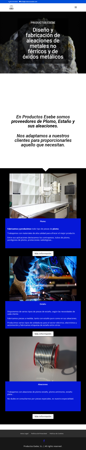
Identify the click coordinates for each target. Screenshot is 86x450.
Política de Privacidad (39, 434)
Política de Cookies (56, 434)
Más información (43, 253)
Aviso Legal (24, 434)
